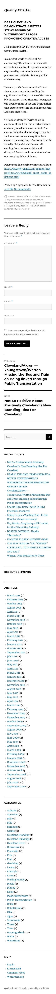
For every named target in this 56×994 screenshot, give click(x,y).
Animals (12, 810)
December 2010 (16, 680)
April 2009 (13, 745)
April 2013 (12, 611)
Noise (10, 891)
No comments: (22, 189)
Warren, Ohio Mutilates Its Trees (25, 555)
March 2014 (13, 595)
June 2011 (12, 660)
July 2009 (12, 733)
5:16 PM (8, 189)
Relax (10, 904)
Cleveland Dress (16, 843)
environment (28, 203)
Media (10, 883)
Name (8, 287)
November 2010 (16, 684)
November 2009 (16, 717)
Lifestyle (12, 871)
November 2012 (16, 619)
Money (11, 887)
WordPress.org (15, 976)
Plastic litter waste (17, 895)
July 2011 (12, 656)
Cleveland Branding (18, 834)
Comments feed (16, 972)
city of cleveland (14, 199)
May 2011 (12, 664)
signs (10, 916)
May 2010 (12, 697)
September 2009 (16, 725)
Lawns (11, 867)
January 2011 (14, 676)
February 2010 (15, 709)
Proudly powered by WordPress (34, 988)
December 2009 (16, 713)
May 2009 (13, 741)
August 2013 (14, 607)
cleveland (27, 199)
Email (8, 301)
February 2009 (15, 754)
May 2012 (12, 628)
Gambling (12, 863)
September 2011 (16, 652)
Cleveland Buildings (18, 838)
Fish (9, 855)
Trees (10, 928)
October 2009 (15, 721)
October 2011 (14, 648)
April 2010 (13, 701)
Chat (36, 196)
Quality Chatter (17, 10)
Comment (10, 243)
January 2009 (14, 758)
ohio (27, 206)
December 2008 (16, 762)
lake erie (15, 206)
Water (10, 936)
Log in (10, 964)
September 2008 (16, 774)
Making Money (15, 879)
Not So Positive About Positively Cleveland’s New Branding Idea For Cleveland (27, 466)
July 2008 (12, 782)
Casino (11, 830)
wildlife (25, 209)
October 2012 (14, 623)
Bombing (12, 826)
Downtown (13, 847)
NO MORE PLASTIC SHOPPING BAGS (28, 539)
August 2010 (14, 688)
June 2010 (12, 693)
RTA (9, 912)
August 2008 (14, 778)
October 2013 (14, 603)
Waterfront (46, 196)
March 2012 (13, 636)
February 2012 (15, 640)
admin (11, 196)
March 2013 (13, 615)
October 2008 (15, 770)
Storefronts (13, 920)
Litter (10, 875)
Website (9, 315)
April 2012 (13, 632)
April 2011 (12, 668)
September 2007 (16, 786)
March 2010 (13, 705)
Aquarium (12, 814)
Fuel (9, 859)
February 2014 (15, 599)
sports (43, 206)
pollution (34, 206)
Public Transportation (19, 899)
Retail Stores (14, 908)
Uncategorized (15, 932)
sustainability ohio (13, 209)
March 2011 (13, 672)
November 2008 (16, 766)
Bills (9, 822)
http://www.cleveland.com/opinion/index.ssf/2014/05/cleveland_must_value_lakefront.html (27, 172)
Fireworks (13, 851)
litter (22, 206)
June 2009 (13, 737)
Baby (10, 818)
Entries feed (14, 968)
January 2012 (14, 644)
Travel (10, 924)
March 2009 (14, 749)
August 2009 (14, 729)
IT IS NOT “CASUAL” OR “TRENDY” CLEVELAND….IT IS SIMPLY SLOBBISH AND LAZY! (29, 547)
